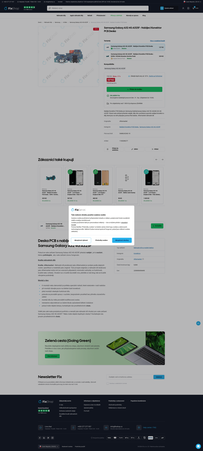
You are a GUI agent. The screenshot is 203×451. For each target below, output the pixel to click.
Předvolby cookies (101, 240)
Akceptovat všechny (122, 240)
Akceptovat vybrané (81, 240)
